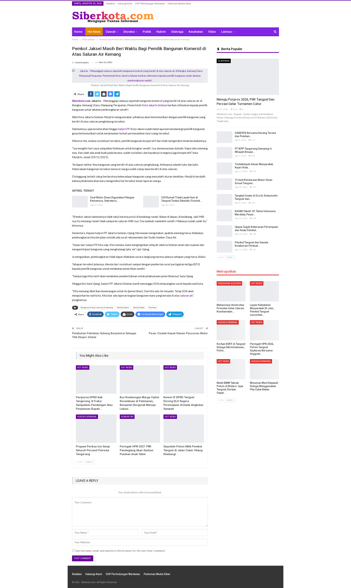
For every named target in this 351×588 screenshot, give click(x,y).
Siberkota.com (81, 100)
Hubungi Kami (125, 3)
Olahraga (177, 31)
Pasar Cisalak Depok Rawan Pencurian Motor (178, 333)
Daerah (111, 31)
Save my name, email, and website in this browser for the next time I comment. (120, 550)
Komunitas (127, 416)
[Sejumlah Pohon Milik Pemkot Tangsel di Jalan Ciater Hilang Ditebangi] (183, 428)
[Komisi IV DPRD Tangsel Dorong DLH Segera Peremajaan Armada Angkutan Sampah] (183, 379)
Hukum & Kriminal (87, 416)
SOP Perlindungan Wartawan (150, 3)
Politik (147, 31)
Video (212, 31)
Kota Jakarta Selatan (154, 105)
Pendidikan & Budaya (229, 283)
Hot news (152, 308)
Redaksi (110, 3)
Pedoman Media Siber (179, 3)
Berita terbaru (123, 308)
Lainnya (226, 31)
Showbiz (129, 31)
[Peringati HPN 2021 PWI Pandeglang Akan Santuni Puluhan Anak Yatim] (140, 428)
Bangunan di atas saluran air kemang (97, 308)
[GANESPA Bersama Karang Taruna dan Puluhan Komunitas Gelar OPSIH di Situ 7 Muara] (224, 137)
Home (78, 31)
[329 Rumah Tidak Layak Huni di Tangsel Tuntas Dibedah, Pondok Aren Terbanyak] (151, 202)
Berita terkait (138, 308)
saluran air (186, 295)
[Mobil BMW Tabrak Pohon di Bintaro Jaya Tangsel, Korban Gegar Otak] (231, 369)
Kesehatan (196, 31)
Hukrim (161, 31)
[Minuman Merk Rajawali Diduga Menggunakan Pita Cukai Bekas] (264, 369)
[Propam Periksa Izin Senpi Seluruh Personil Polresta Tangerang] (96, 428)
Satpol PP (124, 129)
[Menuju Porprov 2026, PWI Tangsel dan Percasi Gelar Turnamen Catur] (248, 77)
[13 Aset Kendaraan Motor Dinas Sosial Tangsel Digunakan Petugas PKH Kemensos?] (224, 184)
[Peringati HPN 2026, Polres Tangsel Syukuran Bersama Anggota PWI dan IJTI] (264, 330)
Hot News (94, 31)
